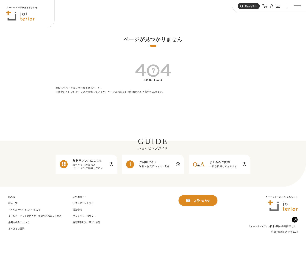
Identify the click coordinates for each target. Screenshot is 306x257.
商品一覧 (13, 203)
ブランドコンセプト (83, 203)
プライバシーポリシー (84, 216)
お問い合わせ (202, 200)
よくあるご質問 (16, 228)
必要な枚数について (18, 222)
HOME (11, 196)
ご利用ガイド (80, 196)
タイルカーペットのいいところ (24, 209)
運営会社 (77, 209)
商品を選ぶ (251, 6)
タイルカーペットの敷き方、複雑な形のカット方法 (34, 216)
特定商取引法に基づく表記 (86, 222)
